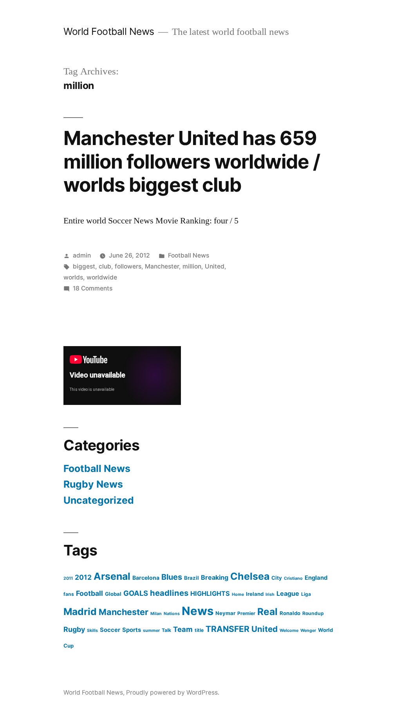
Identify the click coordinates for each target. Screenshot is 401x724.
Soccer (110, 629)
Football (89, 593)
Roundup (313, 613)
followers (128, 266)
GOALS (135, 593)
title (199, 630)
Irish (270, 594)
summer (151, 630)
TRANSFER (227, 629)
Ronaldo (290, 613)
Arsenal (112, 576)
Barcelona (145, 577)
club (105, 266)
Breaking (214, 577)
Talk (166, 630)
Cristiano (293, 578)
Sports (131, 629)
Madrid (80, 611)
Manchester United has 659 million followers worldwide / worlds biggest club (191, 161)
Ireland (255, 594)
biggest (84, 266)
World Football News (108, 31)
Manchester (162, 266)
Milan (156, 613)
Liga (306, 594)
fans (68, 594)
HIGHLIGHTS (210, 593)
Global (113, 594)
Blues (171, 577)
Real (267, 611)
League (287, 593)
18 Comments (92, 288)
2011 (68, 578)
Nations (172, 613)
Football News (188, 255)
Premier (246, 613)
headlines (169, 593)
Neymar (225, 613)
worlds (73, 277)
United (214, 266)
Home (238, 594)
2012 (83, 577)
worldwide (102, 277)
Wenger (308, 630)
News (197, 611)
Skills (92, 630)
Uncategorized (98, 500)
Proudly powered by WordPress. (172, 692)
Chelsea (249, 576)
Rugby (74, 629)
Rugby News (93, 484)
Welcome (289, 630)
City (276, 578)
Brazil (191, 578)
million (191, 266)
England (316, 577)
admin (82, 255)
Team (183, 629)
